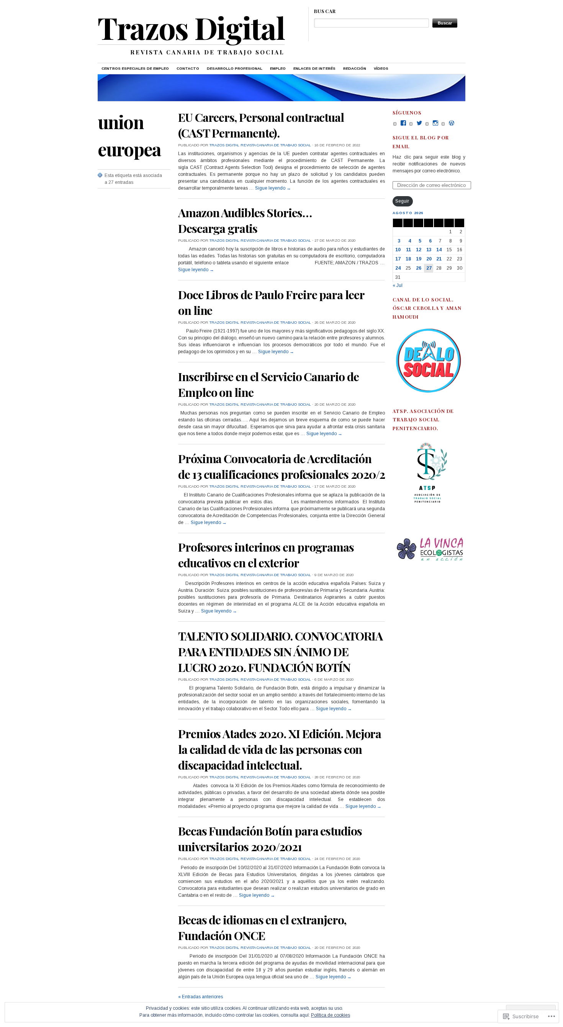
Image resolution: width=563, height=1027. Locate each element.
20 (429, 259)
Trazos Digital (191, 27)
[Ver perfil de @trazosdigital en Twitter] (419, 123)
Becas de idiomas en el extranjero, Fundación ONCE (262, 927)
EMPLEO (278, 68)
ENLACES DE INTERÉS (314, 68)
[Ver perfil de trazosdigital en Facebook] (403, 123)
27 (429, 268)
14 (439, 249)
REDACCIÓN (354, 68)
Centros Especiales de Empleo (135, 68)
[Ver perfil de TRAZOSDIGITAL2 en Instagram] (435, 123)
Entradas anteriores (200, 996)
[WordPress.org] (451, 123)
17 (398, 259)
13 (429, 249)
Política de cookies (330, 1015)
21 (439, 259)
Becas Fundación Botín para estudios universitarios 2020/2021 (270, 838)
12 (418, 249)
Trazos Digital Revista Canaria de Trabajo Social (260, 145)
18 (408, 259)
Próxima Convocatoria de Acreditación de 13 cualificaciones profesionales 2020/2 (281, 466)
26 (418, 268)
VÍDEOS (381, 68)
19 (418, 259)
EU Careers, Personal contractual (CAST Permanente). (261, 125)
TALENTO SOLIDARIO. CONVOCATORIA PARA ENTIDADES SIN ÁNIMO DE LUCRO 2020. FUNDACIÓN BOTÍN (280, 651)
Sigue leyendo (273, 188)
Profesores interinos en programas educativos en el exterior (266, 554)
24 (398, 268)
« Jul (398, 285)
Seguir (402, 201)
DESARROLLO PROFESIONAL (234, 68)
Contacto (188, 68)
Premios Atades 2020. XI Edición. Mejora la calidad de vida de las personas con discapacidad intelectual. (279, 749)
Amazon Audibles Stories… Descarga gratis (245, 220)
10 (398, 249)
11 (408, 249)
